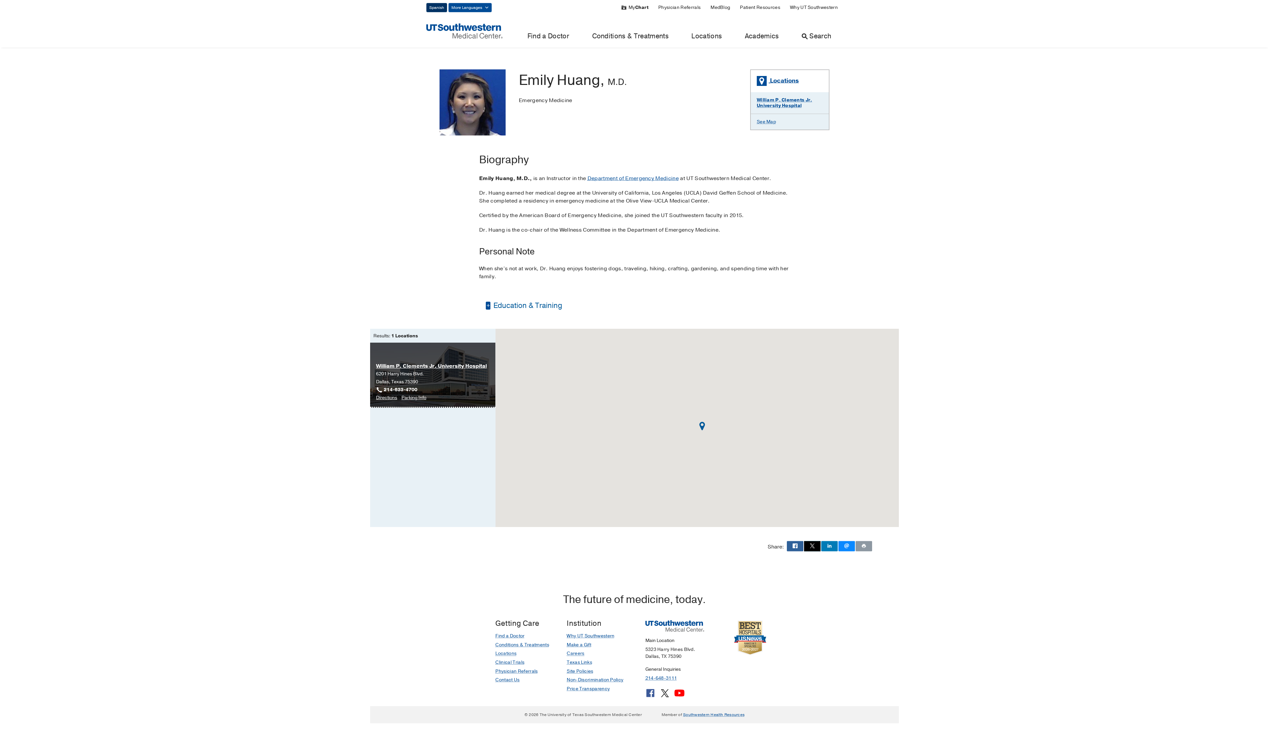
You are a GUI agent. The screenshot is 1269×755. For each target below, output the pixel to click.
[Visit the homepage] (464, 30)
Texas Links (579, 662)
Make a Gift (579, 645)
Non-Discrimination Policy (595, 680)
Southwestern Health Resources (714, 714)
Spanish (436, 7)
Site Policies (580, 671)
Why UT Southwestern (814, 7)
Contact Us (507, 680)
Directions (386, 398)
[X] (665, 695)
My (638, 7)
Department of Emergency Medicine (633, 178)
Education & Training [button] (527, 306)
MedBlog (720, 7)
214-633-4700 (400, 390)
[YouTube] (679, 695)
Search (820, 36)
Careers (575, 653)
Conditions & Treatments (630, 36)
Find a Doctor (548, 36)
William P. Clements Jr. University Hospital (784, 103)
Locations (706, 36)
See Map (766, 122)
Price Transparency (588, 689)
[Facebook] (650, 695)
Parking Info (414, 398)
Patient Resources (760, 7)
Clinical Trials (509, 662)
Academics (762, 36)
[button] (702, 426)
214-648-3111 (661, 678)
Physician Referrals (679, 7)
